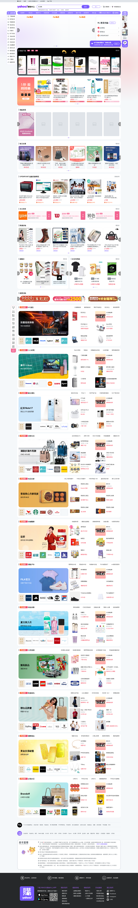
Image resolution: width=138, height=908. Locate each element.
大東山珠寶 (95, 736)
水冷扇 (47, 833)
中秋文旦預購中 (81, 479)
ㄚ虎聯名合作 (89, 898)
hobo (58, 9)
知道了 (116, 43)
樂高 (36, 833)
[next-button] (119, 299)
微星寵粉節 (87, 307)
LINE (111, 899)
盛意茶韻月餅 (105, 479)
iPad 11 (83, 393)
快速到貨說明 (100, 898)
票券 (56, 833)
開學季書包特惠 (88, 650)
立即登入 (112, 23)
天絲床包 (31, 833)
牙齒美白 (46, 825)
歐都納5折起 (93, 564)
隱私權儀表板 (66, 903)
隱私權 (64, 896)
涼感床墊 (25, 833)
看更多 (125, 38)
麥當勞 (67, 9)
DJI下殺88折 (115, 393)
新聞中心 (112, 891)
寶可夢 (79, 833)
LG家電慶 (106, 350)
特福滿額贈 (107, 436)
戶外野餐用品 (61, 825)
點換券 (22, 13)
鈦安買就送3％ (76, 436)
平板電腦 (105, 825)
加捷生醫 (106, 521)
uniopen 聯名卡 (106, 13)
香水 (109, 825)
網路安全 (64, 893)
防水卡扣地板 (96, 436)
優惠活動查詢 (77, 896)
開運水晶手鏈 (75, 693)
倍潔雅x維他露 (65, 650)
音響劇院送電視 (95, 350)
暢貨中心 (38, 13)
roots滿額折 (85, 693)
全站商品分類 (100, 901)
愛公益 (94, 13)
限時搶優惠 (76, 607)
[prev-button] (18, 299)
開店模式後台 (100, 896)
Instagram (113, 896)
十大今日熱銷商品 (27, 825)
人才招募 (87, 896)
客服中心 (87, 891)
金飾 (88, 833)
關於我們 (64, 891)
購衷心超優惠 (77, 893)
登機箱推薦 (116, 693)
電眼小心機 (106, 607)
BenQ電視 (77, 350)
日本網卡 (65, 833)
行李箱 (59, 833)
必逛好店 (70, 13)
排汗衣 (51, 833)
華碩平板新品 (97, 307)
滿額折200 (116, 436)
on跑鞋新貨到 (115, 564)
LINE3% (75, 779)
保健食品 (89, 825)
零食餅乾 (68, 825)
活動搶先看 (97, 607)
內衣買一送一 (106, 693)
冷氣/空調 (36, 825)
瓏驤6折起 (75, 736)
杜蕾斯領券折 (115, 521)
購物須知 (64, 901)
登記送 (30, 13)
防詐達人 (107, 307)
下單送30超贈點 (114, 779)
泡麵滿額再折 (103, 779)
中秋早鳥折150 (93, 479)
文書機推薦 (77, 307)
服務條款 (64, 898)
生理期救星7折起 (101, 650)
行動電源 (103, 833)
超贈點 (117, 13)
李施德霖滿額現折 (114, 650)
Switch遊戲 (41, 833)
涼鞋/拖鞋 (98, 825)
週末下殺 (78, 13)
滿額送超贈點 (85, 521)
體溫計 (97, 833)
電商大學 (99, 891)
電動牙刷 (92, 833)
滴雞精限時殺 (96, 521)
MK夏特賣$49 (85, 736)
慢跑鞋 (108, 833)
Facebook (113, 894)
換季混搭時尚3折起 (43, 9)
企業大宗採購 (89, 893)
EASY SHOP (52, 9)
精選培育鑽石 (106, 736)
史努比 (62, 9)
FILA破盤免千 (104, 564)
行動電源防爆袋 (104, 393)
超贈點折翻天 (77, 891)
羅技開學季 (116, 307)
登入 (96, 6)
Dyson (70, 833)
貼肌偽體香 (116, 607)
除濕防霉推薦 (76, 650)
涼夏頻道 (62, 13)
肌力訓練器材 (75, 825)
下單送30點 (84, 779)
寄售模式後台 (100, 893)
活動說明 (116, 176)
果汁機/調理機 (53, 825)
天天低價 (54, 13)
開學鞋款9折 (72, 564)
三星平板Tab (92, 393)
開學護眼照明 (115, 350)
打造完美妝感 (86, 607)
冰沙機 (74, 833)
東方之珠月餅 (115, 479)
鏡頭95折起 (74, 393)
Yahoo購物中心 (26, 7)
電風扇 (85, 350)
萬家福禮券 (116, 736)
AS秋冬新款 (95, 693)
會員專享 (86, 13)
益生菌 (84, 833)
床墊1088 (86, 436)
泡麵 (94, 825)
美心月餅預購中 (68, 479)
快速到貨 (46, 13)
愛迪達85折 (82, 564)
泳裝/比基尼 (83, 825)
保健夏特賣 (75, 521)
